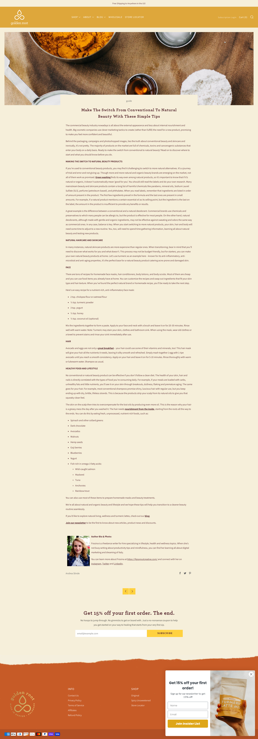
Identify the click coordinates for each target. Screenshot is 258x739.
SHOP (75, 17)
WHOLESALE (115, 17)
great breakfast (106, 348)
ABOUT (87, 17)
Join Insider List (188, 724)
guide (129, 100)
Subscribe (164, 633)
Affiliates (72, 710)
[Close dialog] (251, 674)
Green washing (103, 177)
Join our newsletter (76, 522)
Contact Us (73, 695)
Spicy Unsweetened (141, 700)
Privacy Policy (74, 700)
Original (135, 695)
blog (147, 516)
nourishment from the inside (139, 409)
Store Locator (138, 705)
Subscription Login (227, 17)
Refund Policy (75, 715)
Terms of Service (76, 705)
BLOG (100, 17)
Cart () (243, 17)
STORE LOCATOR (134, 17)
